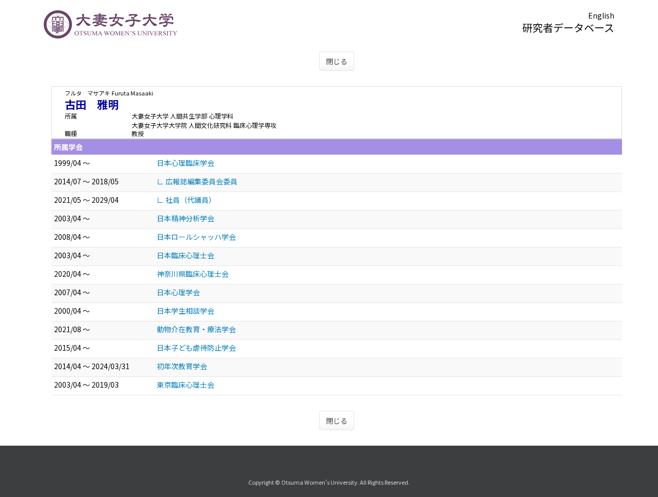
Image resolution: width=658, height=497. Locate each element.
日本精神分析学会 (185, 218)
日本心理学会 (178, 292)
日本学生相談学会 (185, 310)
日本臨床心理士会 (185, 255)
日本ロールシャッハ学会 (196, 237)
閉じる (337, 61)
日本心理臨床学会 (185, 163)
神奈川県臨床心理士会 (193, 274)
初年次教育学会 (182, 366)
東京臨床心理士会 (185, 384)
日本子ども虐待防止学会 (196, 347)
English (601, 15)
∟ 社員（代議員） (186, 200)
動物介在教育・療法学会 (196, 329)
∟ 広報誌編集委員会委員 (197, 181)
